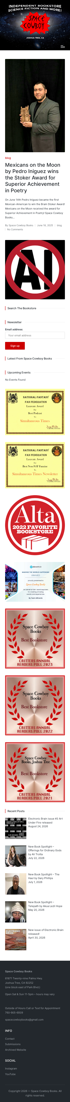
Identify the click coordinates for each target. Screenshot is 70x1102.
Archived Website (15, 1049)
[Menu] (63, 46)
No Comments (15, 229)
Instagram (11, 1068)
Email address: (14, 329)
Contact (9, 1038)
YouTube (10, 1074)
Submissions (13, 1044)
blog (8, 158)
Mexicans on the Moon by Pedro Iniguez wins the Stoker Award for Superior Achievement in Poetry (32, 177)
